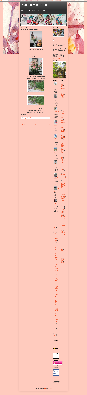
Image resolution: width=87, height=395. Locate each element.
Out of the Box (63, 191)
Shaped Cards (63, 225)
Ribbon (62, 211)
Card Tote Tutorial (56, 261)
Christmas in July (63, 111)
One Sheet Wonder (62, 189)
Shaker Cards (63, 223)
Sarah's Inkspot (56, 343)
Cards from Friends (62, 108)
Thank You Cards (63, 252)
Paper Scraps (63, 196)
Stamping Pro (56, 344)
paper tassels (63, 197)
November (56, 235)
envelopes (62, 144)
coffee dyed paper (62, 121)
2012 (55, 332)
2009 (55, 335)
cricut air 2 (62, 130)
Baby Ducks (56, 288)
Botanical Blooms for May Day (56, 321)
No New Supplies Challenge (62, 187)
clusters (62, 119)
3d (61, 82)
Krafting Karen (56, 40)
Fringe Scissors (63, 152)
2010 (55, 334)
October (56, 237)
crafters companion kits (63, 125)
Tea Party (62, 246)
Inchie (62, 171)
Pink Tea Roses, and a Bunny (56, 319)
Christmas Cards (63, 109)
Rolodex (62, 212)
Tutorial (62, 261)
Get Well (62, 158)
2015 (55, 328)
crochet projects (63, 131)
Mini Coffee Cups (63, 181)
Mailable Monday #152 (56, 266)
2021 (55, 226)
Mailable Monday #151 (56, 285)
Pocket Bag (62, 199)
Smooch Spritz (63, 234)
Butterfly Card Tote (56, 270)
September (56, 238)
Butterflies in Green (56, 287)
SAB (61, 213)
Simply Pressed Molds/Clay (63, 228)
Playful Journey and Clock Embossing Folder (56, 294)
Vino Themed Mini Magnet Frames (56, 277)
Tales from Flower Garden (56, 264)
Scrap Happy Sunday (62, 215)
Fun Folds (62, 155)
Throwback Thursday (62, 255)
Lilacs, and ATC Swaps (57, 282)
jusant (45, 388)
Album (62, 85)
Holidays (62, 170)
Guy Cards (62, 166)
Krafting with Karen (34, 5)
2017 (55, 231)
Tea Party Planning (62, 248)
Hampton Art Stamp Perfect (63, 167)
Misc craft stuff (63, 183)
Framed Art (62, 150)
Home (36, 124)
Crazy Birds (62, 129)
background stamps (62, 96)
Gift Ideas (62, 161)
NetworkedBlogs (55, 369)
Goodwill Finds (63, 162)
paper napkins (63, 192)
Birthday (62, 100)
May (55, 243)
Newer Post (23, 124)
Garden (62, 157)
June (55, 242)
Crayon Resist (63, 127)
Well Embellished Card (56, 259)
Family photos (25, 118)
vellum (62, 264)
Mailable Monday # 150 (56, 302)
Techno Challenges (62, 251)
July (55, 241)
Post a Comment (25, 122)
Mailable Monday (63, 177)
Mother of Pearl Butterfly (56, 290)
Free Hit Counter (55, 349)
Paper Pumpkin (63, 194)
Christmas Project (62, 115)
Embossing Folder (62, 139)
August (56, 240)
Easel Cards (62, 136)
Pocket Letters (63, 200)
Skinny (62, 231)
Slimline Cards (63, 232)
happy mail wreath (62, 169)
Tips (61, 256)
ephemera (62, 145)
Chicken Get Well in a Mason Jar (56, 308)
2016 (55, 232)
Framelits (62, 151)
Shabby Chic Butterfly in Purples (56, 280)
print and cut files (63, 203)
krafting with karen (55, 371)
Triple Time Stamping (62, 260)
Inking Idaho (55, 341)
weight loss (54, 373)
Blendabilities (63, 101)
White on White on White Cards (56, 253)
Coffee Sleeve (63, 122)
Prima (62, 202)
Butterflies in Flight (56, 268)
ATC (61, 93)
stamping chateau (62, 238)
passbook (62, 198)
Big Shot (62, 99)
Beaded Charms (63, 97)
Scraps (62, 217)
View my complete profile (56, 58)
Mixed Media (62, 184)
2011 (55, 333)
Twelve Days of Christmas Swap (63, 262)
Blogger (51, 388)
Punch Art (62, 207)
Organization (62, 190)
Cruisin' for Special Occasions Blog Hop (56, 256)
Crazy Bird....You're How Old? (57, 250)
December (56, 233)
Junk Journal (62, 172)
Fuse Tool (62, 156)
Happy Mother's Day (56, 305)
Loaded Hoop (63, 176)
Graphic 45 (62, 165)
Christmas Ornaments (62, 113)
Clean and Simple (62, 117)
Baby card (62, 94)
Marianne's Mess (56, 342)
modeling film (63, 185)
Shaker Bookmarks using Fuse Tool (56, 299)
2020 (55, 227)
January (56, 327)
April (55, 323)
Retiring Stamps (63, 209)
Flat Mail (62, 149)
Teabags (62, 249)
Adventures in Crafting (63, 84)
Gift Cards (62, 160)
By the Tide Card (56, 313)
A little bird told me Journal (57, 245)
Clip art (62, 118)
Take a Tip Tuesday (62, 245)
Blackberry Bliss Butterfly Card (56, 315)
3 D (61, 81)
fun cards (62, 154)
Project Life (62, 206)
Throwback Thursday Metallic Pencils (56, 310)
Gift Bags (62, 159)
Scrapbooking (63, 216)
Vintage (62, 265)
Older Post (48, 124)
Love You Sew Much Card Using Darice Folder (57, 273)
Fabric (62, 146)
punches (62, 208)
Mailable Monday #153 (56, 247)
